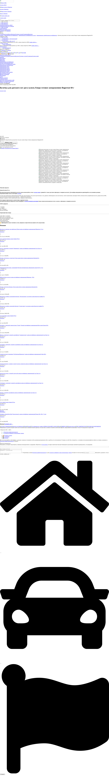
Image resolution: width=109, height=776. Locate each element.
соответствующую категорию (31, 201)
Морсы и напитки (4, 77)
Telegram (9, 50)
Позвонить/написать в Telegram (7, 26)
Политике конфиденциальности (7, 441)
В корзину (2, 231)
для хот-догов (3, 90)
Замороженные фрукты (5, 69)
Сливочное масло (4, 79)
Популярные (2, 58)
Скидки (6, 34)
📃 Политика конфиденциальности (10, 432)
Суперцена (2, 34)
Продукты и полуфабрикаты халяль (7, 64)
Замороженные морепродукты (6, 65)
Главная (1, 35)
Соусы (1, 76)
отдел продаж (45, 444)
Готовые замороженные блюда (6, 63)
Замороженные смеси (4, 66)
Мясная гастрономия (4, 74)
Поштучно (2, 59)
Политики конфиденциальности (39, 452)
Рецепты (13, 34)
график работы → (33, 42)
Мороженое (2, 60)
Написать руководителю (5, 29)
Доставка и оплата (19, 34)
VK (13, 52)
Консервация (3, 75)
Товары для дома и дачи (5, 82)
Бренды (9, 34)
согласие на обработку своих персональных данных (60, 452)
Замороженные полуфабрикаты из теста (27, 35)
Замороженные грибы (4, 71)
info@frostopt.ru (3, 28)
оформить (8, 30)
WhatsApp (3, 50)
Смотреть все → (8, 424)
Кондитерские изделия (5, 73)
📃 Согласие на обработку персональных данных (13, 433)
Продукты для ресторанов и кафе (7, 80)
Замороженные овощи (5, 68)
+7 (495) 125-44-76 (4, 22)
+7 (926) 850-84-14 (4, 24)
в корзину (2, 30)
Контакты (30, 34)
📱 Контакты (5, 437)
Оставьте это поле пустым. (78, 452)
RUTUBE (24, 52)
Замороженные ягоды (4, 67)
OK (16, 52)
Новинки (2, 57)
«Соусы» (19, 193)
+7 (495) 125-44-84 (4, 27)
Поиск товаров (5, 20)
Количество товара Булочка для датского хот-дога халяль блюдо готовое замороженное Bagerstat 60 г (21, 139)
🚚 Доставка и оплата (7, 435)
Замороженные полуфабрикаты (11, 35)
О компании (25, 34)
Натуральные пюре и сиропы (6, 72)
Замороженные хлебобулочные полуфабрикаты (47, 35)
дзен (19, 52)
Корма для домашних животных (7, 81)
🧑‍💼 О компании (6, 436)
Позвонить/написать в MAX (6, 25)
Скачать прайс (36, 56)
